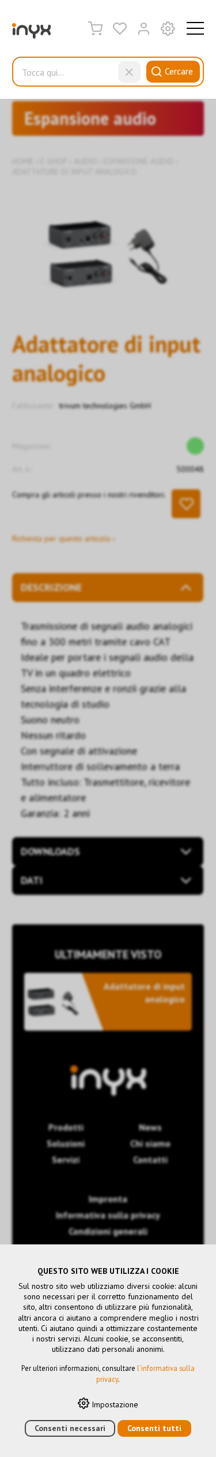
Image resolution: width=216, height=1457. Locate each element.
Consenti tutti (154, 1428)
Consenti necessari (70, 1428)
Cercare (179, 71)
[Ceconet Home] (31, 33)
